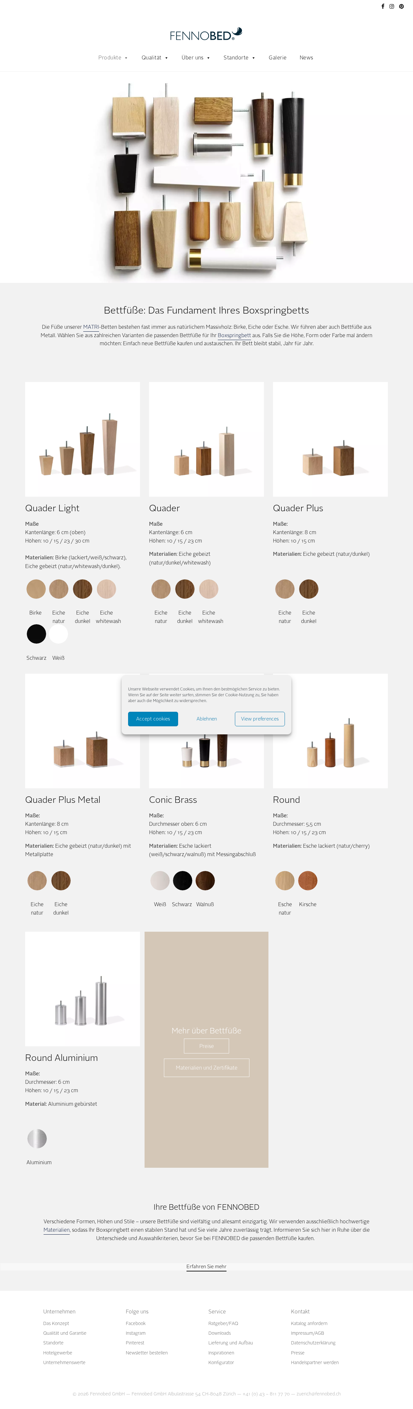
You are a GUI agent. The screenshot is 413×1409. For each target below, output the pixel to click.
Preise (206, 1046)
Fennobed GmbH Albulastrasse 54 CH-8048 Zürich (184, 1394)
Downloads (219, 1333)
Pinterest (135, 1343)
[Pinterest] (402, 6)
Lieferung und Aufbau (230, 1343)
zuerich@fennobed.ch (319, 1394)
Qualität (152, 57)
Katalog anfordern (309, 1323)
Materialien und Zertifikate (206, 1068)
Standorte (236, 57)
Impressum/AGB (307, 1333)
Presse (298, 1353)
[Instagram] (391, 6)
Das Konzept (56, 1323)
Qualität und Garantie (64, 1333)
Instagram (136, 1333)
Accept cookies (153, 718)
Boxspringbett (234, 335)
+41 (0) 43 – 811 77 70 (266, 1394)
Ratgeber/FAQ (223, 1323)
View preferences (260, 718)
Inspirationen (221, 1353)
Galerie (278, 57)
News (306, 57)
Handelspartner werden (315, 1362)
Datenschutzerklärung (313, 1343)
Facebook (136, 1323)
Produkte (109, 57)
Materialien (57, 1230)
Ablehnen (206, 718)
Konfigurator (221, 1362)
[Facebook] (383, 6)
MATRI (91, 327)
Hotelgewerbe (57, 1353)
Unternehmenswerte (64, 1362)
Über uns (193, 57)
